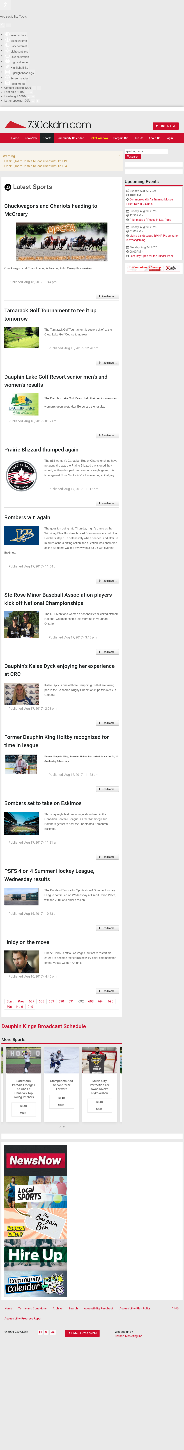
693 (91, 1001)
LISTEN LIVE (167, 126)
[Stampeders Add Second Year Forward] (61, 1084)
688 (41, 1001)
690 (61, 1001)
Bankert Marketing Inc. (129, 1336)
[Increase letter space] (38, 101)
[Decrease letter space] (33, 101)
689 (51, 1001)
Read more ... (109, 296)
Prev (21, 1001)
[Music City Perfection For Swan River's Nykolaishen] (99, 1084)
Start (10, 1001)
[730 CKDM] (58, 121)
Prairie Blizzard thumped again (41, 449)
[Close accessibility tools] (8, 25)
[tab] (60, 1126)
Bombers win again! (28, 517)
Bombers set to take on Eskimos (43, 803)
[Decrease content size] (34, 88)
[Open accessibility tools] (5, 5)
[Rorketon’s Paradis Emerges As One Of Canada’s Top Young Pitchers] (23, 1084)
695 (110, 1001)
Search (134, 156)
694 (101, 1001)
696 (9, 1007)
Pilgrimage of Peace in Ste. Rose (150, 219)
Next (19, 1007)
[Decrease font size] (27, 92)
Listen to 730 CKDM (84, 1333)
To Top (174, 1308)
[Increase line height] (33, 96)
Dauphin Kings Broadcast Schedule (43, 1026)
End (30, 1007)
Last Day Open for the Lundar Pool (151, 256)
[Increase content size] (39, 88)
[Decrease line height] (29, 96)
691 (71, 1001)
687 (31, 1001)
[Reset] (2, 25)
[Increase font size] (31, 92)
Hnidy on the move (26, 942)
